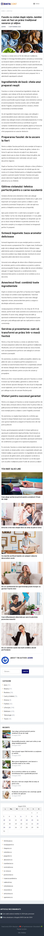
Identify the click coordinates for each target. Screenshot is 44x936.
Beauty (6, 689)
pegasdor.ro (8, 856)
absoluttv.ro (8, 860)
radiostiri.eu (8, 882)
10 (4, 820)
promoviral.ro (8, 875)
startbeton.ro (8, 863)
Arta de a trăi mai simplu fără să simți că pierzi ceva (21, 528)
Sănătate (7, 711)
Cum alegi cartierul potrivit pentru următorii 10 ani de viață (23, 732)
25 (10, 827)
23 (37, 824)
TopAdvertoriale (27, 926)
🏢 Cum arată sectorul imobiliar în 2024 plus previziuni (17, 914)
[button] (36, 4)
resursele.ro (8, 890)
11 (10, 820)
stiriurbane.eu (8, 886)
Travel (6, 719)
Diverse (6, 700)
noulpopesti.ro (9, 845)
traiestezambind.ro (10, 878)
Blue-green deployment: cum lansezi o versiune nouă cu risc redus (24, 762)
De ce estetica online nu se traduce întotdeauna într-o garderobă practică (24, 772)
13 (21, 820)
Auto (5, 685)
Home (3, 11)
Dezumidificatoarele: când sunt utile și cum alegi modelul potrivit (26, 742)
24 (4, 827)
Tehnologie (7, 715)
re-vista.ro (7, 871)
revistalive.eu (8, 867)
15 (32, 820)
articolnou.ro (8, 893)
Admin (3, 27)
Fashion (6, 704)
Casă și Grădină (9, 696)
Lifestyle (9, 11)
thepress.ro (8, 848)
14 (27, 820)
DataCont (4, 926)
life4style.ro (8, 841)
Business (7, 692)
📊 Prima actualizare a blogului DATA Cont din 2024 (16, 917)
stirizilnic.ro (8, 852)
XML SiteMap (22, 932)
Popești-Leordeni (22, 929)
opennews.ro (8, 897)
